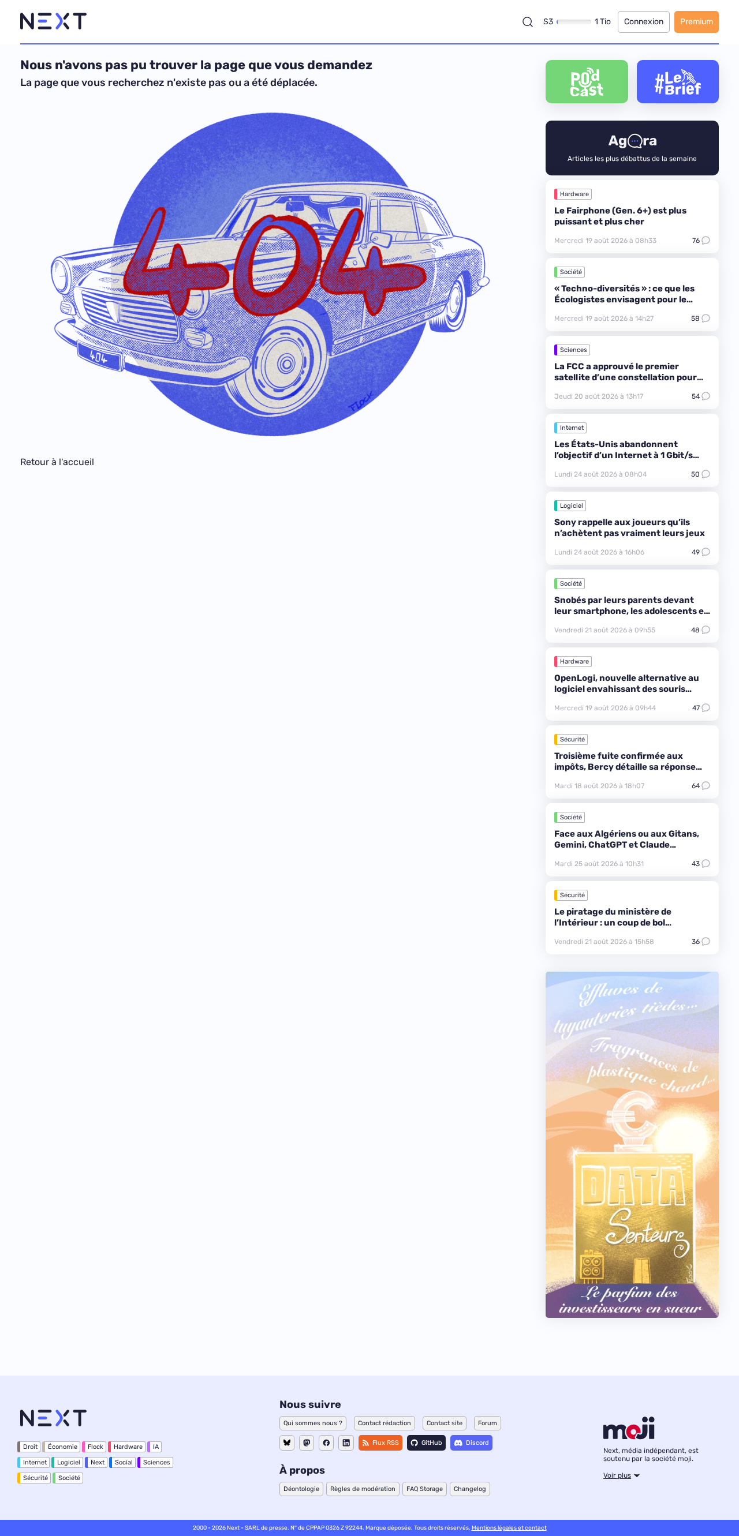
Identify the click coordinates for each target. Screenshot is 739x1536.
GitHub (431, 1443)
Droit (30, 1447)
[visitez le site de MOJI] (629, 1436)
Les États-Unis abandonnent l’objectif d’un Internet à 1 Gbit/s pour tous (623, 455)
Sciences (573, 350)
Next (97, 1462)
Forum (487, 1423)
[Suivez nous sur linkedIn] (346, 1443)
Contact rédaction (384, 1423)
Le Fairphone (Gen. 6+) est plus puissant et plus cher (620, 216)
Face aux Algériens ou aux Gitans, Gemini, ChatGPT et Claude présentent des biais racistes (626, 845)
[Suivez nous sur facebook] (326, 1443)
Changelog (470, 1489)
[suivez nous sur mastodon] (306, 1443)
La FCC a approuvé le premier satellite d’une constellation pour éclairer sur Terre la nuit (625, 377)
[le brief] (678, 81)
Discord (477, 1443)
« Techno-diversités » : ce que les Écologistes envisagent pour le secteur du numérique (624, 299)
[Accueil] (53, 22)
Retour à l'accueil (57, 461)
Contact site (444, 1423)
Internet (572, 428)
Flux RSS (385, 1443)
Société (571, 272)
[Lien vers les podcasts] (587, 81)
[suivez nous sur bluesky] (286, 1443)
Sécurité (572, 739)
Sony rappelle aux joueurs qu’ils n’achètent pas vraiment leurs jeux (629, 527)
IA (156, 1447)
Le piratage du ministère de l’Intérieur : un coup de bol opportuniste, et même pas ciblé (622, 922)
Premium (696, 22)
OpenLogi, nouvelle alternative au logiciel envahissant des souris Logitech (626, 689)
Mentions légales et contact (509, 1527)
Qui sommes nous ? (312, 1423)
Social (124, 1462)
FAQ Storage (424, 1489)
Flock (95, 1447)
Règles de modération (362, 1489)
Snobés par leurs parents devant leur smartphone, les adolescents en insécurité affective (632, 611)
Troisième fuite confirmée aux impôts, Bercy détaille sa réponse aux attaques (625, 767)
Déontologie (301, 1489)
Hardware (574, 194)
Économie (62, 1447)
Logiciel (571, 505)
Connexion (643, 22)
